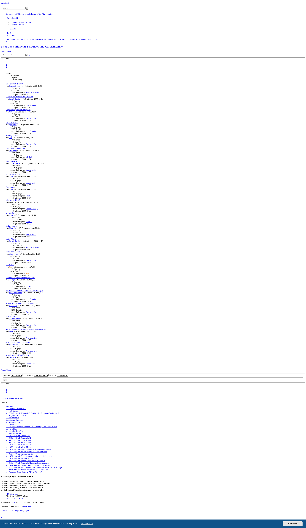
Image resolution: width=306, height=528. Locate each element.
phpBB (13, 502)
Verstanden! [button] (293, 524)
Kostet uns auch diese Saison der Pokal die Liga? (24, 291)
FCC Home (19, 14)
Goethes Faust (14, 319)
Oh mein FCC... (12, 123)
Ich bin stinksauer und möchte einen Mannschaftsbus (26, 329)
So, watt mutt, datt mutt (14, 84)
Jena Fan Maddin (32, 92)
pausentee (12, 125)
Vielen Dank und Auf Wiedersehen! (19, 97)
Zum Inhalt (5, 3)
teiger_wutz (13, 254)
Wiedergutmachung (13, 135)
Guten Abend (11, 239)
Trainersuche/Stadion (14, 252)
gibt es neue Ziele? (13, 200)
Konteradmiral (14, 344)
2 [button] (6, 65)
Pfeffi (11, 331)
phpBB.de (27, 506)
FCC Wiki (41, 14)
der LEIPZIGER (15, 163)
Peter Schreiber (15, 99)
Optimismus (10, 187)
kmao (11, 215)
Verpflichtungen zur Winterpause (18, 110)
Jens (10, 267)
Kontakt (50, 14)
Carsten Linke (14, 86)
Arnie (11, 112)
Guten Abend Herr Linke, (15, 148)
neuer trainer (10, 213)
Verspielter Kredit (12, 161)
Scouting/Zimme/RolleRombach (18, 342)
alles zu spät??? (11, 316)
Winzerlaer (13, 228)
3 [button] (6, 67)
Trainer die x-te (11, 226)
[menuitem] (21, 22)
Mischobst (13, 151)
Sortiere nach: (28, 375)
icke (10, 138)
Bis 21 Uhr (10, 265)
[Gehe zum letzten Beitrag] (40, 92)
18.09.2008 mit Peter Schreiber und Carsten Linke (32, 46)
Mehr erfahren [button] (87, 524)
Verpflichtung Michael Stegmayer (18, 355)
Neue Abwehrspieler (13, 174)
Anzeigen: (7, 375)
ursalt (11, 176)
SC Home (9, 14)
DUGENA (13, 306)
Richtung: (53, 375)
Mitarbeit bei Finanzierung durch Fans (20, 278)
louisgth (12, 280)
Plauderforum (30, 14)
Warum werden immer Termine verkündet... (22, 303)
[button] (6, 69)
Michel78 (12, 357)
